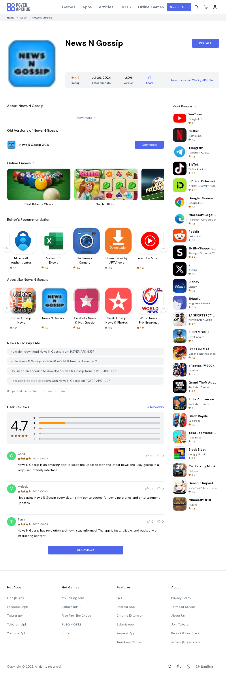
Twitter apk (15, 616)
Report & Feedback (185, 633)
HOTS (126, 7)
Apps (87, 7)
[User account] (215, 7)
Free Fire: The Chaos (76, 616)
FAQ (119, 598)
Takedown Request (130, 642)
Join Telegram (181, 624)
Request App (126, 633)
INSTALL (205, 43)
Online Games (151, 7)
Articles (106, 7)
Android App (126, 607)
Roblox (67, 633)
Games (68, 7)
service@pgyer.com (185, 642)
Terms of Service (183, 607)
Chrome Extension (130, 616)
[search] (196, 7)
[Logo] (18, 7)
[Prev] (7, 248)
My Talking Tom (73, 598)
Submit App (179, 7)
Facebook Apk (17, 607)
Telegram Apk (17, 624)
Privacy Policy (181, 598)
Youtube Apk (16, 633)
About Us (178, 616)
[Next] (163, 248)
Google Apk (15, 598)
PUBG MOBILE (71, 624)
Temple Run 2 (71, 607)
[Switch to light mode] (206, 7)
